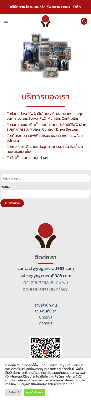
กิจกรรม (45, 323)
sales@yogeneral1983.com (45, 275)
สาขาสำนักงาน (45, 305)
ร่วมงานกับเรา (46, 311)
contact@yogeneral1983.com (45, 268)
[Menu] (5, 21)
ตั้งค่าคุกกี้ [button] (13, 392)
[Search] (84, 21)
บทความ (45, 317)
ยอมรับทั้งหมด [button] (34, 392)
